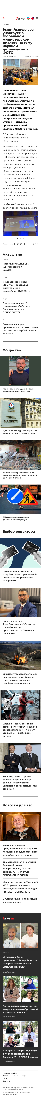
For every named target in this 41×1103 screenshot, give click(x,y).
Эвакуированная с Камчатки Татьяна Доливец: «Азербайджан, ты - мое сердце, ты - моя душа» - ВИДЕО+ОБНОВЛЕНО (19, 868)
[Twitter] (18, 244)
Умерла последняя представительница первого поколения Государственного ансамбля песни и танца (20, 850)
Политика (6, 320)
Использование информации (15, 1076)
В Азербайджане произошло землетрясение (20, 900)
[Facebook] (15, 244)
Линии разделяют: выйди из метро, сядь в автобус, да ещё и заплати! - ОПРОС (20, 1009)
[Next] (36, 224)
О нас (5, 1078)
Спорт (5, 277)
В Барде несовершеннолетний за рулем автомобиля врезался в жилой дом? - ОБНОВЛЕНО (20, 475)
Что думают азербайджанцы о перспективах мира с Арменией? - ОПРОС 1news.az (20, 1053)
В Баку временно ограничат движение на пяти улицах (16, 518)
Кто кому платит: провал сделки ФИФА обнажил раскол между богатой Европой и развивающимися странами (20, 782)
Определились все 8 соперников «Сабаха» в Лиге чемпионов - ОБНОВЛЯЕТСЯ (16, 308)
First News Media (9, 57)
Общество (7, 24)
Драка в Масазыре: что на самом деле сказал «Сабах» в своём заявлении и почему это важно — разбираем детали (20, 729)
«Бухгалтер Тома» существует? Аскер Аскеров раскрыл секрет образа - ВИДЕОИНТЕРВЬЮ (20, 962)
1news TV (6, 952)
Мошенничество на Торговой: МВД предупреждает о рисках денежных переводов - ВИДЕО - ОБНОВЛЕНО (20, 887)
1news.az (11, 1089)
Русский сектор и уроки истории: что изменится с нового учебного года (20, 432)
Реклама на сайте (10, 1073)
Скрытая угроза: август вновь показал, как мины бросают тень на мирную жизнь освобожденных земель (20, 678)
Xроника (6, 259)
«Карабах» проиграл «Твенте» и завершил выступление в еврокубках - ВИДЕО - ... (17, 286)
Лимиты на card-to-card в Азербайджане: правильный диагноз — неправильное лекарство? (20, 576)
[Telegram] (24, 244)
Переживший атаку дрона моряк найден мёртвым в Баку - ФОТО (18, 390)
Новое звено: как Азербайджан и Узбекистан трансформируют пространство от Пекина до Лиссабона (19, 627)
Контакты (6, 1081)
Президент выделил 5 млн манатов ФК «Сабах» (16, 266)
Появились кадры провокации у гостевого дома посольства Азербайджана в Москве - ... (20, 329)
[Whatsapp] (21, 244)
